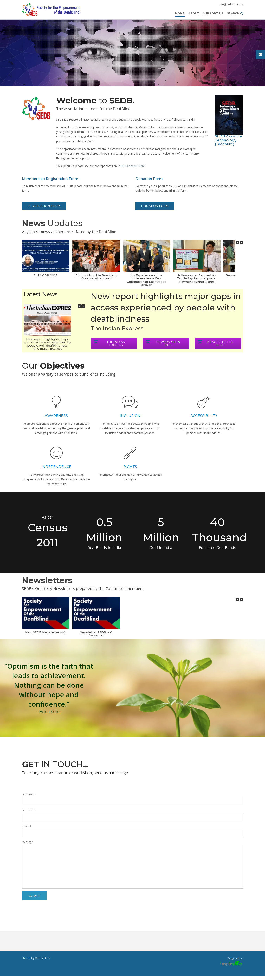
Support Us (213, 13)
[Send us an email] (260, 54)
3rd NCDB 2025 (46, 275)
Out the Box (42, 958)
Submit (34, 896)
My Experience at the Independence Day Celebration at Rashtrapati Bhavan (146, 280)
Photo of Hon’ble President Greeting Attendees (96, 276)
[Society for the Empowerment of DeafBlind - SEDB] (51, 9)
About (193, 13)
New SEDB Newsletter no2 (45, 632)
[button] (241, 242)
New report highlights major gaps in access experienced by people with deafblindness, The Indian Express (47, 344)
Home (180, 13)
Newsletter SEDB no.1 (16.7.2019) (96, 633)
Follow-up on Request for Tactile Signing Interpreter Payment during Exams (197, 278)
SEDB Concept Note (132, 166)
